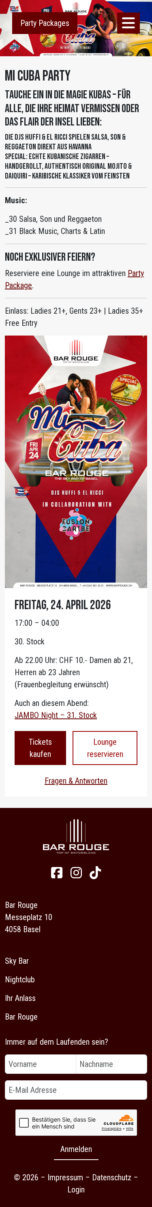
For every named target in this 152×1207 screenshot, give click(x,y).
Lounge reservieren (105, 748)
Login (76, 1189)
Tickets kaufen (40, 748)
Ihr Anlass (20, 998)
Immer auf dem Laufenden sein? (56, 1042)
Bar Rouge (21, 1017)
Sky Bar (17, 961)
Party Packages (44, 23)
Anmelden (76, 1149)
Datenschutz (111, 1177)
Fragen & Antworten (76, 781)
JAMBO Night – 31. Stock (56, 715)
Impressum (65, 1177)
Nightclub (20, 979)
